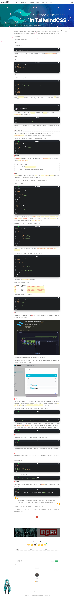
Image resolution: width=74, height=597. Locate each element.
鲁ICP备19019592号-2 (38, 591)
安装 (61, 29)
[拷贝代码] (58, 49)
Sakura (28, 595)
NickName (17, 549)
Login (53, 560)
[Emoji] (18, 561)
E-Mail (31, 549)
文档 (32, 315)
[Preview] (21, 561)
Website (46, 549)
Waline (57, 570)
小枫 (18, 25)
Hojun (36, 595)
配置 (61, 30)
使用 (61, 33)
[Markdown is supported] (16, 561)
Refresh (37, 567)
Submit (57, 560)
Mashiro (33, 595)
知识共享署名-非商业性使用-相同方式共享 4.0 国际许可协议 (37, 522)
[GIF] (19, 561)
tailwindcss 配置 (64, 31)
